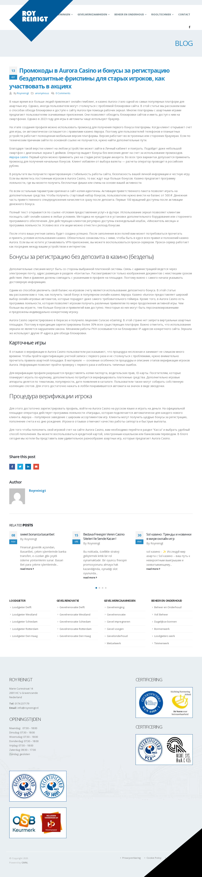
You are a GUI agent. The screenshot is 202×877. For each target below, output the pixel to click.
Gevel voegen (115, 629)
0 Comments (63, 93)
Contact (184, 14)
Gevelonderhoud (117, 636)
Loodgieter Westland (24, 614)
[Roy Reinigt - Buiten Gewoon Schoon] (41, 21)
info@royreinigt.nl (28, 708)
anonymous (42, 93)
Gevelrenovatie (116, 614)
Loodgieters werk (164, 636)
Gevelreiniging (115, 607)
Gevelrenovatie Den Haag (75, 636)
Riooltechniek (161, 14)
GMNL (25, 862)
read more (26, 577)
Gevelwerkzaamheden (92, 14)
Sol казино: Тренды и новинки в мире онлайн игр (105, 536)
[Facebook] (190, 27)
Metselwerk (114, 643)
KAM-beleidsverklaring (179, 857)
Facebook (12, 467)
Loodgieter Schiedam (24, 621)
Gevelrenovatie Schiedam (75, 621)
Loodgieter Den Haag (24, 636)
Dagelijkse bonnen (165, 621)
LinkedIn (28, 467)
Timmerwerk (161, 643)
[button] (96, 588)
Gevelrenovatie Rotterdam (76, 629)
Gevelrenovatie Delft (72, 607)
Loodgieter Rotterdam (25, 629)
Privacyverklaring (131, 857)
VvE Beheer (161, 614)
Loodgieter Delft (21, 607)
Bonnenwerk (162, 629)
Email (36, 467)
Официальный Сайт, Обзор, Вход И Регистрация (166, 536)
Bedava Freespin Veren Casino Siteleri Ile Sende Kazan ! (40, 536)
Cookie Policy (154, 857)
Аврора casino (18, 157)
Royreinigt (23, 93)
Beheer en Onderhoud (129, 14)
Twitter (20, 467)
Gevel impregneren (118, 621)
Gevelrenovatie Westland (75, 614)
